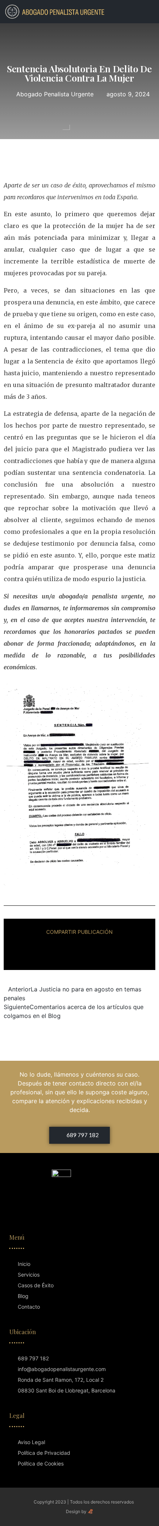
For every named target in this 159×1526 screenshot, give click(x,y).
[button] (139, 11)
